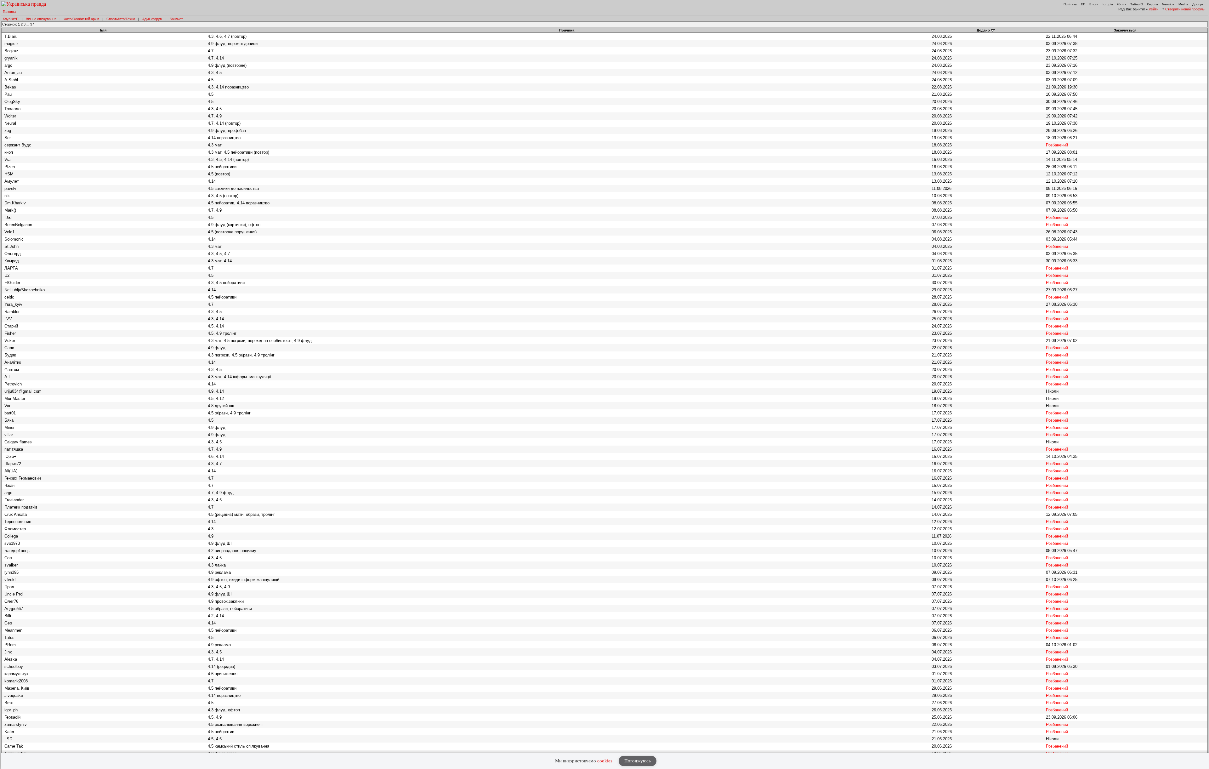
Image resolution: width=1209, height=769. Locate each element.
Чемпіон (1168, 4)
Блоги (1093, 4)
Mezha (1183, 4)
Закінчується (1125, 30)
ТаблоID (1136, 4)
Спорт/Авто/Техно (120, 19)
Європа (1152, 4)
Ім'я (103, 30)
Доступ (1197, 4)
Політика (1070, 4)
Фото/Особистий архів (81, 19)
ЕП (1083, 4)
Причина (566, 30)
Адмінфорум (152, 19)
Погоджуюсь (637, 760)
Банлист (176, 19)
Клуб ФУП (11, 19)
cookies (604, 760)
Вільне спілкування (41, 19)
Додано (983, 30)
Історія (1108, 4)
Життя (1121, 4)
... (28, 24)
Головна (9, 12)
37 (32, 24)
